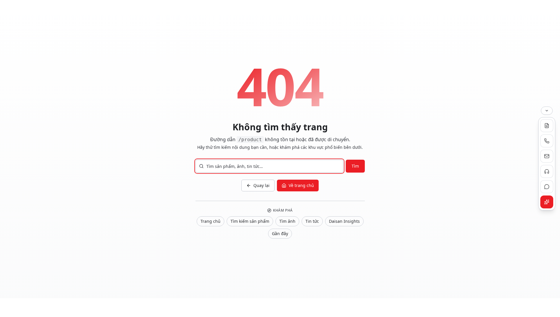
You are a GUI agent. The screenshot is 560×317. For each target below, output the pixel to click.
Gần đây (280, 233)
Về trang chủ (301, 185)
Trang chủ (210, 221)
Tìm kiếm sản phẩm (249, 221)
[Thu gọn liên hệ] (547, 111)
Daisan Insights (344, 221)
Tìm (355, 166)
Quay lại (261, 185)
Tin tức (312, 221)
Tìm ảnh (287, 221)
